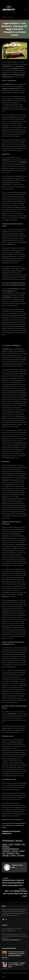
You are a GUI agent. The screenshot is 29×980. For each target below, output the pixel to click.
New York (22, 851)
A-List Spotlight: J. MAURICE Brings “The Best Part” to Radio (16, 965)
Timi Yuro (13, 855)
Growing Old (6, 846)
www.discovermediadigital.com (11, 940)
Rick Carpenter (10, 853)
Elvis (24, 844)
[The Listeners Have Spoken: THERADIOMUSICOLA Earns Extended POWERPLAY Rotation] (4, 953)
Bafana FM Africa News (8, 840)
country (11, 844)
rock (17, 853)
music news (14, 851)
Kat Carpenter (6, 851)
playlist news (19, 840)
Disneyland (17, 844)
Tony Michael (21, 855)
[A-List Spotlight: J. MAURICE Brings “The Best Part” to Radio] (4, 964)
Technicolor (5, 855)
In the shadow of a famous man (10, 849)
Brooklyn (5, 844)
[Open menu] (25, 10)
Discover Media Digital (21, 973)
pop (4, 853)
